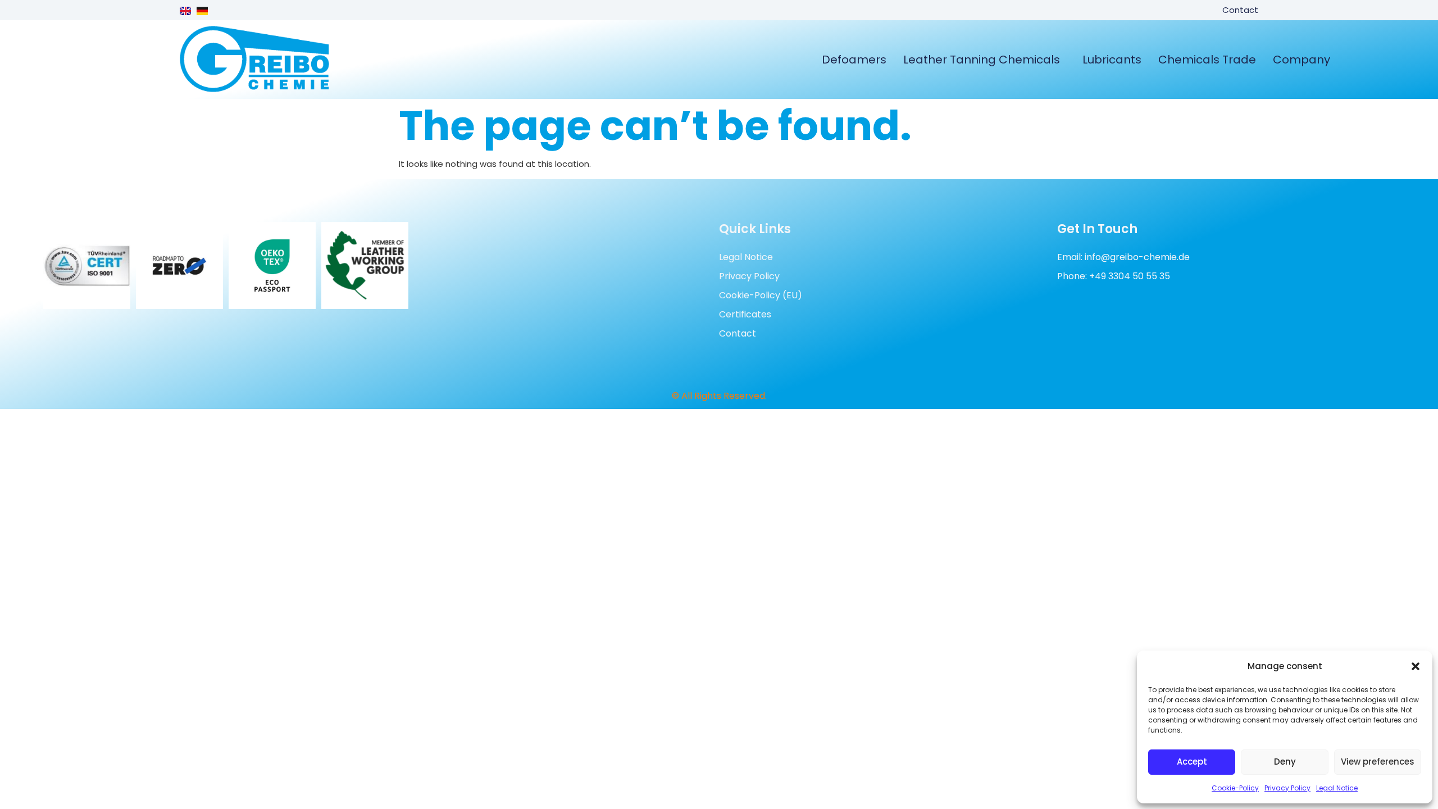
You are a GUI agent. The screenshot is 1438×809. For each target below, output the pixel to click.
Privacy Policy (1287, 788)
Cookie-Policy (1235, 788)
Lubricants (1111, 59)
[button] (1415, 666)
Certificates (745, 314)
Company (1301, 59)
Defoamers (854, 59)
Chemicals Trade (1207, 59)
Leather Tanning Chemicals (981, 59)
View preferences (1377, 761)
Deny (1285, 761)
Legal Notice (1337, 788)
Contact (1240, 10)
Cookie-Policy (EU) (760, 295)
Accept (1192, 761)
